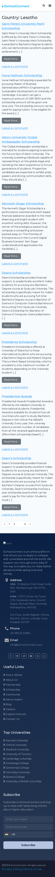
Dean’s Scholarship (16, 458)
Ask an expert (14, 699)
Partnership (12, 684)
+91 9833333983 (20, 633)
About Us (11, 679)
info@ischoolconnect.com (26, 644)
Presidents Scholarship (19, 342)
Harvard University (16, 740)
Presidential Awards (17, 396)
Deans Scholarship (16, 273)
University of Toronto (18, 754)
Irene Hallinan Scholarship (22, 75)
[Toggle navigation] (50, 5)
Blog (8, 704)
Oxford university (16, 744)
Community (12, 694)
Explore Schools (15, 714)
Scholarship (12, 689)
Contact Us (12, 719)
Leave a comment (15, 66)
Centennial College (17, 767)
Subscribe (28, 845)
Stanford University (17, 749)
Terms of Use (32, 869)
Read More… (12, 58)
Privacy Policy (12, 869)
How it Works (13, 675)
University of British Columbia (23, 781)
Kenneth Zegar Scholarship (23, 203)
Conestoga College (17, 763)
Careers (10, 709)
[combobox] (7, 835)
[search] (44, 6)
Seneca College (15, 776)
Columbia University (17, 772)
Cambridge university (18, 758)
